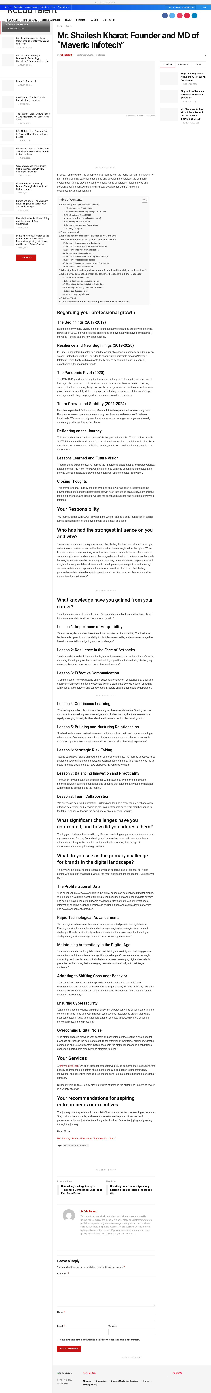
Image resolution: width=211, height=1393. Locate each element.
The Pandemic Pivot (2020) (78, 215)
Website (112, 1326)
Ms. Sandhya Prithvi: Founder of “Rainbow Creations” (86, 1138)
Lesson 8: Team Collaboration (79, 266)
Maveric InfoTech (69, 1066)
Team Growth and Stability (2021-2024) (83, 218)
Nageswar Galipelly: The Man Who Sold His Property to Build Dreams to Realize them (32, 151)
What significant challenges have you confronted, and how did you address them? (104, 270)
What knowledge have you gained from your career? (88, 239)
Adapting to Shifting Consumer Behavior (84, 287)
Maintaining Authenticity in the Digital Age (85, 284)
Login (203, 7)
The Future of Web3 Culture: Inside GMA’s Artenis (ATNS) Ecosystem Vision (33, 117)
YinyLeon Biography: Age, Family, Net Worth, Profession (193, 76)
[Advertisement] (106, 143)
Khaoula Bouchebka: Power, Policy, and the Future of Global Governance (33, 221)
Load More (26, 258)
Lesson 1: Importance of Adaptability (83, 243)
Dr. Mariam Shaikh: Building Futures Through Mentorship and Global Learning (32, 186)
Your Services (68, 298)
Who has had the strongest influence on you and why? (89, 236)
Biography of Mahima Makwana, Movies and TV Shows (192, 94)
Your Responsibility (71, 232)
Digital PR (109, 20)
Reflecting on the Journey (78, 221)
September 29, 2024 (86, 55)
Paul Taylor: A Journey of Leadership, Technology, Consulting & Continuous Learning (32, 58)
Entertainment (51, 20)
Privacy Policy (64, 7)
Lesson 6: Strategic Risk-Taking (80, 260)
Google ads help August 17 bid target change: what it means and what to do (32, 41)
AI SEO (94, 20)
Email (61, 1325)
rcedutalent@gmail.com (181, 7)
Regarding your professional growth (80, 204)
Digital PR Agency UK (26, 81)
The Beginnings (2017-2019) (79, 208)
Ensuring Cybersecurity (76, 291)
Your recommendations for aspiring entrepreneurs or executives (95, 301)
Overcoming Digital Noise (77, 294)
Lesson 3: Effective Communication (82, 250)
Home (53, 7)
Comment (63, 1273)
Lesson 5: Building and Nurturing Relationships (87, 256)
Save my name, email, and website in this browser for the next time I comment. (100, 1339)
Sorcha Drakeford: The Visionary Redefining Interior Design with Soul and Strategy (32, 204)
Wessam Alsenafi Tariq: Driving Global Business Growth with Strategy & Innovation (31, 169)
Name (61, 1312)
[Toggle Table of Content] (143, 200)
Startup (81, 20)
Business (12, 20)
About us (8, 7)
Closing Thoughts (74, 228)
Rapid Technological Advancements (82, 281)
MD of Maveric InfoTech (76, 1146)
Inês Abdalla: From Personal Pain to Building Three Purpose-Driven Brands (32, 134)
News (68, 20)
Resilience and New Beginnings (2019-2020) (86, 211)
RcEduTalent (66, 55)
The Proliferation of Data (77, 277)
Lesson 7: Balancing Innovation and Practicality (87, 263)
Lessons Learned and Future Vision (82, 225)
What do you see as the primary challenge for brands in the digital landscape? (102, 274)
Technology (30, 20)
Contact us (18, 7)
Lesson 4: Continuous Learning (80, 253)
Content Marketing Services (37, 7)
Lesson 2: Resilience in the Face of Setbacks (86, 246)
